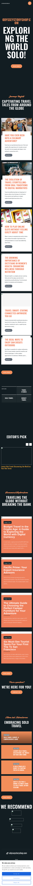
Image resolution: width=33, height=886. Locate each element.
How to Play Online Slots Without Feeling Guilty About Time (16, 229)
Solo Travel (9, 398)
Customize (16, 878)
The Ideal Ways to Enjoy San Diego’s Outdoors (14, 342)
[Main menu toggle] (29, 3)
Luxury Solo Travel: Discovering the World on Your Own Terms (21, 753)
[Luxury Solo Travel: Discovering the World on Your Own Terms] (6, 752)
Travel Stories (24, 391)
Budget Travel (24, 399)
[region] (16, 873)
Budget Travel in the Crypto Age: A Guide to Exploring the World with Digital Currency (16, 531)
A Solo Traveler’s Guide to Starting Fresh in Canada (19, 768)
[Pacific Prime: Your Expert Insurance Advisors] (3, 558)
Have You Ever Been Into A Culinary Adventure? (15, 138)
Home (16, 859)
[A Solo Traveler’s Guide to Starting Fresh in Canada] (6, 767)
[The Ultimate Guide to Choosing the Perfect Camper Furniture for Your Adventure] (3, 593)
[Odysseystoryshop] (6, 3)
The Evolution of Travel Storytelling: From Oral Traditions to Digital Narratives (16, 184)
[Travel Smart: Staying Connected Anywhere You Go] (16, 301)
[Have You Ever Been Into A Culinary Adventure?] (16, 126)
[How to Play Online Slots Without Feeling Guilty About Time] (16, 218)
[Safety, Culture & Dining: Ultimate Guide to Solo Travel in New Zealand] (6, 783)
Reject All (16, 882)
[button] (30, 444)
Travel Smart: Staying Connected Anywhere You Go (16, 313)
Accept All (17, 873)
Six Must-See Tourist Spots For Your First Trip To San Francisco (16, 645)
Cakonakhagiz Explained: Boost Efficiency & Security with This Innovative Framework (15, 452)
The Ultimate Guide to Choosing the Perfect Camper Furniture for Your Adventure (15, 608)
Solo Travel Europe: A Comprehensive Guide (11, 738)
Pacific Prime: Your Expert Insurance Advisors (15, 570)
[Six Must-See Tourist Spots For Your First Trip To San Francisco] (3, 632)
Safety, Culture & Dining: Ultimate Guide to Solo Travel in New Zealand (20, 784)
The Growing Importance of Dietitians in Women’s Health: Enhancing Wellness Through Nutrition (16, 264)
